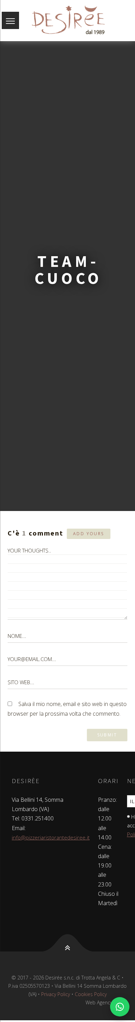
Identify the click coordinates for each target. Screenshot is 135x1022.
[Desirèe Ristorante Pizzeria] (67, 20)
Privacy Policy (55, 994)
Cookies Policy (91, 994)
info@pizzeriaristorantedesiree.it (51, 837)
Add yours (88, 534)
